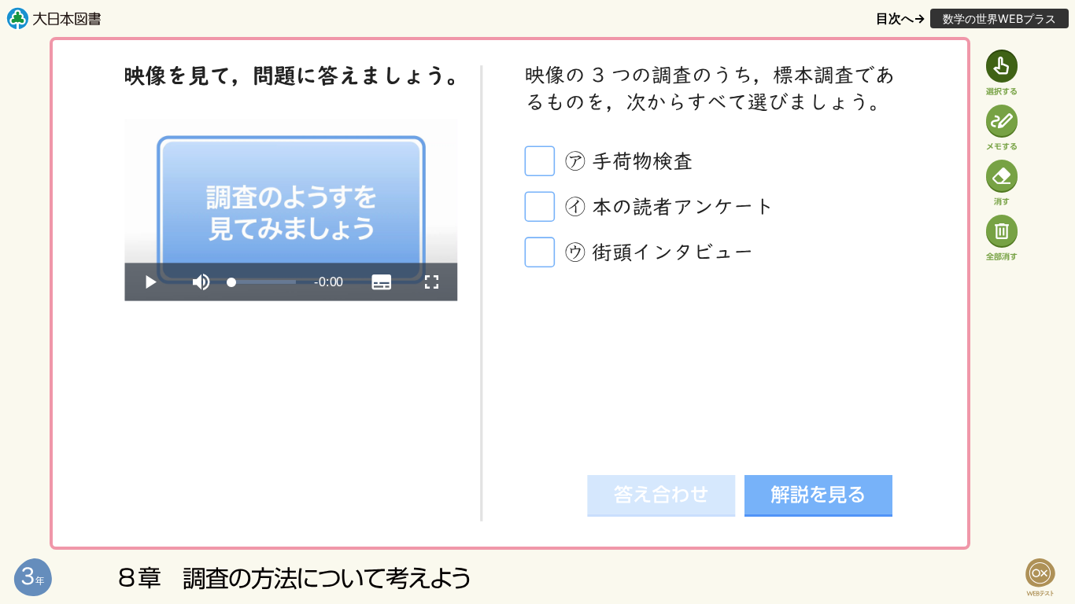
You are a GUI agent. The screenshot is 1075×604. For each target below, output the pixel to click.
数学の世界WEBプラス (999, 18)
